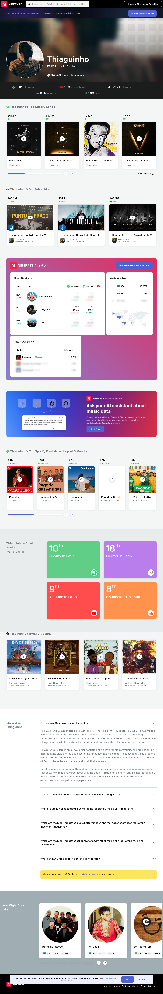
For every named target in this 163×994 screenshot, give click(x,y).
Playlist (19, 350)
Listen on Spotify (144, 174)
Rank (18, 286)
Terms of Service (149, 986)
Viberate (11, 4)
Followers (74, 286)
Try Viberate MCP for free (142, 13)
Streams (89, 286)
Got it (127, 979)
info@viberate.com (88, 874)
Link (36, 357)
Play (23, 138)
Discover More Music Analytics (143, 4)
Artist (29, 286)
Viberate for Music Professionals (119, 986)
